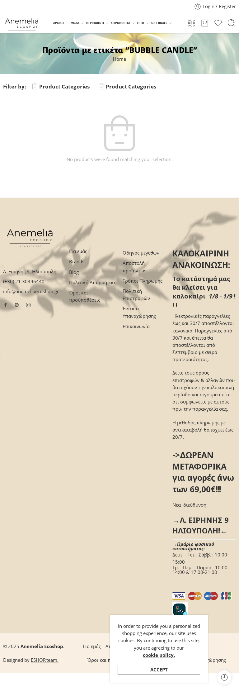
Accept (159, 670)
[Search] (231, 23)
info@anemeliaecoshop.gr (31, 291)
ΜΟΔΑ (75, 23)
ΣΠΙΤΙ (140, 23)
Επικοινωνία (136, 326)
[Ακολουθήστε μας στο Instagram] (28, 305)
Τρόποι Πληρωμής (142, 281)
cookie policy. (159, 655)
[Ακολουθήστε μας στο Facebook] (5, 305)
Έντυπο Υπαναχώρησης (139, 312)
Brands (76, 262)
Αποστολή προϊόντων (135, 266)
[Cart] (204, 23)
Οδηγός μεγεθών (141, 253)
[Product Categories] (191, 23)
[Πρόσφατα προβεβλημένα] (224, 677)
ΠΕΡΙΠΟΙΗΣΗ (95, 23)
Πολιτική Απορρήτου (92, 282)
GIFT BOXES (159, 23)
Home (119, 59)
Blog (74, 272)
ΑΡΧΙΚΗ (58, 23)
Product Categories (64, 86)
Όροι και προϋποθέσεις (84, 296)
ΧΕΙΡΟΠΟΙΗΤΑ (120, 23)
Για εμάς (78, 251)
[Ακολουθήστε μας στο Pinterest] (16, 305)
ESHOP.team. (45, 660)
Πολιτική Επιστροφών (136, 294)
